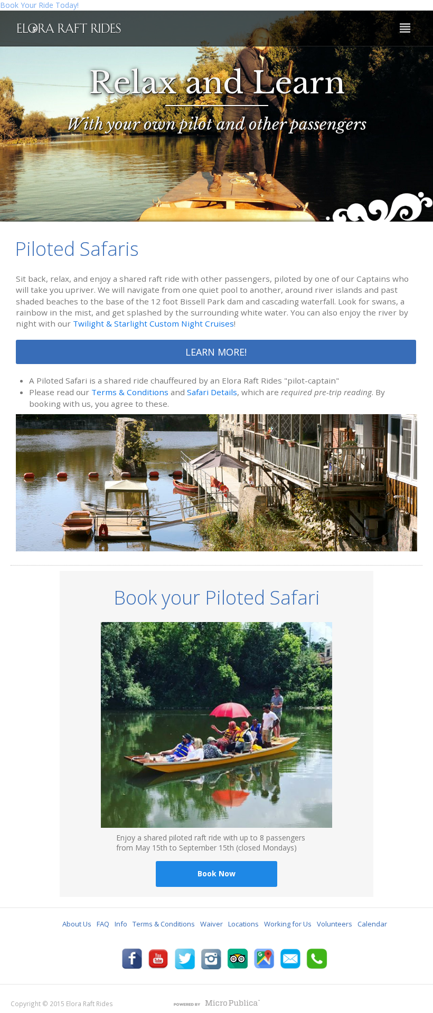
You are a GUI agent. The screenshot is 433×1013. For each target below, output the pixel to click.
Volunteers (334, 924)
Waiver (211, 924)
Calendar (372, 924)
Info (121, 924)
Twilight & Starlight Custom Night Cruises (153, 323)
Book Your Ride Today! (39, 5)
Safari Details (212, 392)
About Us (76, 924)
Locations (243, 924)
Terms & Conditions (129, 392)
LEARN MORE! (216, 352)
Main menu (405, 28)
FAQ (103, 924)
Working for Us (288, 924)
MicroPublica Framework (216, 1004)
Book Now (216, 873)
